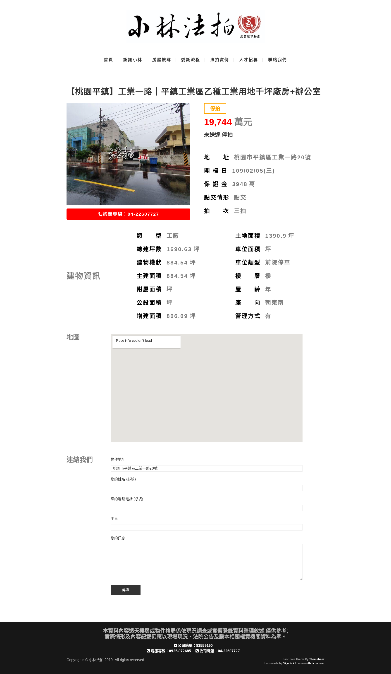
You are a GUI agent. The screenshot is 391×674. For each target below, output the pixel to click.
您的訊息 (118, 538)
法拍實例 (219, 60)
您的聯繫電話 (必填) (127, 499)
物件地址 (118, 459)
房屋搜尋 (161, 60)
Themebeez (316, 659)
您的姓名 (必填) (123, 479)
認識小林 (132, 60)
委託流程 (190, 60)
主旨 (114, 519)
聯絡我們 (277, 60)
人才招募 (248, 60)
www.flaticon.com (312, 663)
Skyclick (288, 663)
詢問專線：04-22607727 (131, 214)
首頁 (108, 60)
